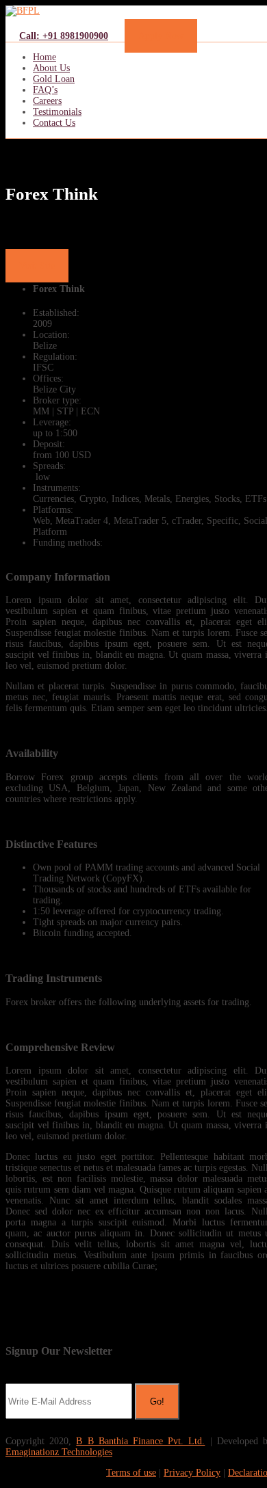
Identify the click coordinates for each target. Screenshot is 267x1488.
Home (44, 57)
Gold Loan (54, 79)
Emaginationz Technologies (58, 1452)
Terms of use (131, 1472)
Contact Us (54, 123)
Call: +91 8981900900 (63, 36)
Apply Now (160, 36)
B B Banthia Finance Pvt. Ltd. (140, 1441)
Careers (47, 101)
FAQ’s (45, 90)
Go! (157, 1401)
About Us (51, 68)
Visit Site (37, 266)
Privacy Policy (192, 1472)
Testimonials (57, 112)
